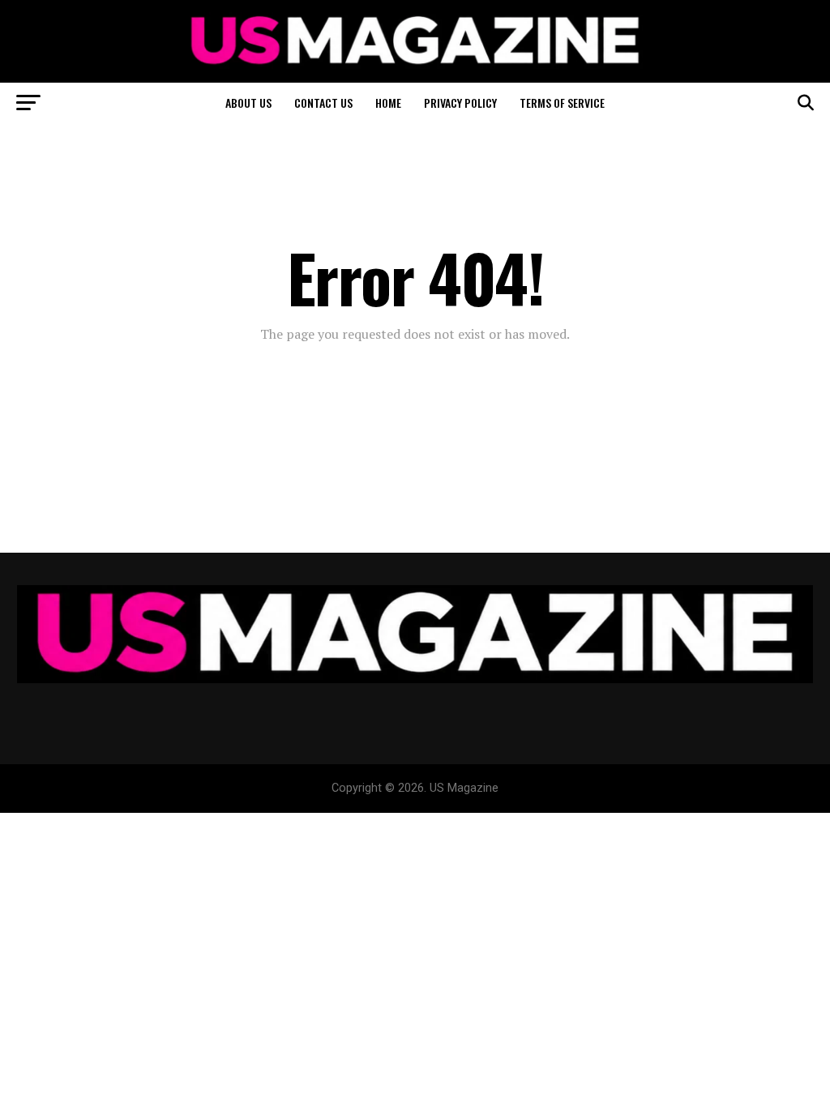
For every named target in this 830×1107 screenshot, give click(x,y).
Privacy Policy (460, 102)
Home (388, 102)
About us (248, 102)
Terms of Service (562, 102)
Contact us (323, 102)
